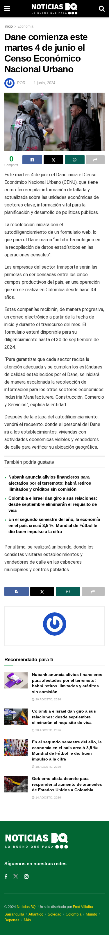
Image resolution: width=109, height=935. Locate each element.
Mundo (91, 914)
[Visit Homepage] (54, 9)
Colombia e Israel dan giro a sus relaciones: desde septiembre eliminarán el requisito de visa (52, 504)
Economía (25, 26)
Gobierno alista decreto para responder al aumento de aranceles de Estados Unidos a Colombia (67, 784)
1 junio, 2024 (44, 83)
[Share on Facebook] (32, 159)
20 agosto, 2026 (48, 699)
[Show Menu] (7, 8)
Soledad (54, 914)
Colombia (73, 914)
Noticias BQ (26, 907)
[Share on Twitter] (53, 159)
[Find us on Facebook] (5, 876)
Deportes (11, 920)
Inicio (8, 26)
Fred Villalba (83, 907)
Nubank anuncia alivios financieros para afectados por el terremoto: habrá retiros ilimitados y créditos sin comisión (49, 483)
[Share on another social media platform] (95, 159)
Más (27, 920)
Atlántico (35, 914)
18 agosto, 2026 (48, 766)
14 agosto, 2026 (48, 797)
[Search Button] (102, 8)
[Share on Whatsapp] (75, 159)
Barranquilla (14, 914)
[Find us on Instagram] (26, 876)
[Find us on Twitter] (15, 876)
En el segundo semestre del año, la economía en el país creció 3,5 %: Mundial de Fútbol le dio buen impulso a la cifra (54, 525)
